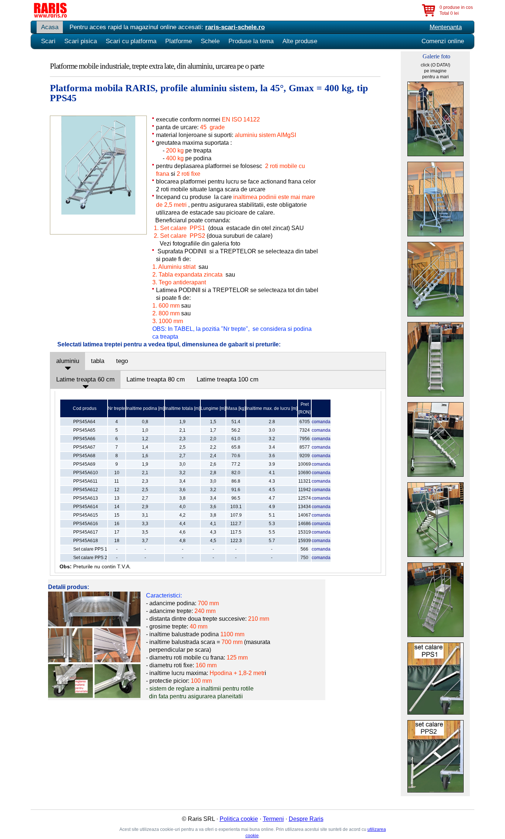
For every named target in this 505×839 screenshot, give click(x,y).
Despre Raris (306, 819)
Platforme (178, 41)
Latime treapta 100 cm (227, 379)
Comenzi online (442, 41)
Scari (48, 41)
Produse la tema (251, 41)
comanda (321, 421)
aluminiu (67, 360)
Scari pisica (80, 41)
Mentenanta (446, 27)
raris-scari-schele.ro (235, 27)
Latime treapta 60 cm (85, 379)
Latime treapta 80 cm (155, 379)
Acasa (49, 27)
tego (122, 360)
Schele (210, 41)
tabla (97, 360)
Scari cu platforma (131, 41)
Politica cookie (239, 819)
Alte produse (299, 41)
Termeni (273, 819)
